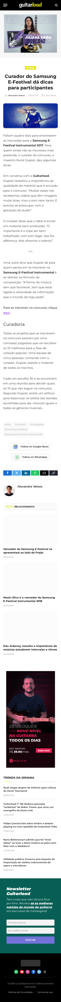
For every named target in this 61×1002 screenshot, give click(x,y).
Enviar (30, 939)
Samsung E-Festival (16, 429)
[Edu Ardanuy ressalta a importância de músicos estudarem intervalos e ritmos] (30, 626)
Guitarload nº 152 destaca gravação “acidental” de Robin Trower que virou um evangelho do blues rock (28, 807)
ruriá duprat (36, 424)
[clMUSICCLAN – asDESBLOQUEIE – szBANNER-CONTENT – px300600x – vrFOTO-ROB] (30, 766)
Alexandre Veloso (16, 95)
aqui (6, 313)
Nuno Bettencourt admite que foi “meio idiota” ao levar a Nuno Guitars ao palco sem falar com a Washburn (29, 843)
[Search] (56, 5)
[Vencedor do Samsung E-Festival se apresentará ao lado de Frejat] (30, 529)
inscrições (20, 424)
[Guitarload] (30, 5)
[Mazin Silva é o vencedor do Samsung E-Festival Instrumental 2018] (30, 578)
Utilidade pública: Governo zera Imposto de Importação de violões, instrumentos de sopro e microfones (29, 862)
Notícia (30, 68)
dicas (8, 424)
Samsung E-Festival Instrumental (23, 434)
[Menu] (5, 5)
